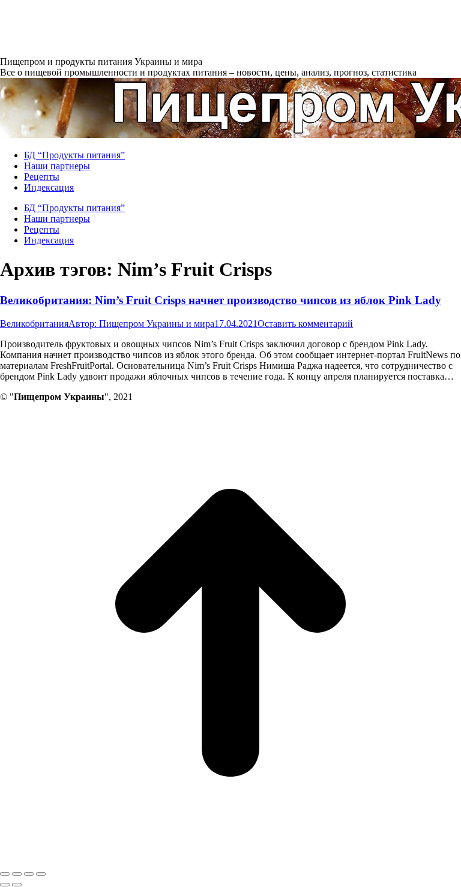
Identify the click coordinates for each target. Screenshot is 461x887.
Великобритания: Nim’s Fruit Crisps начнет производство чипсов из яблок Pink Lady (220, 300)
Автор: (141, 323)
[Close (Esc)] (5, 874)
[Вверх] (230, 860)
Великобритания (34, 323)
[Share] (17, 874)
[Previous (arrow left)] (5, 884)
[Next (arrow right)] (17, 884)
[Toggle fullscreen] (29, 874)
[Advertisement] (218, 27)
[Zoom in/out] (41, 874)
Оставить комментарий (305, 323)
